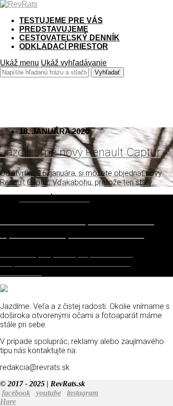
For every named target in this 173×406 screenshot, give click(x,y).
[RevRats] (18, 4)
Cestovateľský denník (69, 38)
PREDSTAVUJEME (53, 29)
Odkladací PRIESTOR (63, 46)
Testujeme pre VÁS (61, 20)
